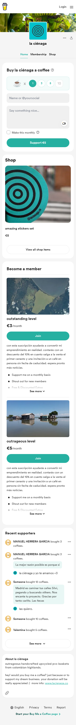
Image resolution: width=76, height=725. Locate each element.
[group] (38, 337)
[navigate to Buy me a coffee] (4, 6)
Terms (48, 707)
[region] (38, 107)
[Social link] (7, 693)
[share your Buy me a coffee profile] (71, 38)
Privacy (34, 707)
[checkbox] (21, 132)
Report (61, 707)
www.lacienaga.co (56, 683)
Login (62, 6)
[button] (71, 7)
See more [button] (36, 391)
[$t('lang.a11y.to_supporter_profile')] (15, 573)
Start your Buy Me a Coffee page (37, 714)
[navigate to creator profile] (38, 31)
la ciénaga (38, 43)
